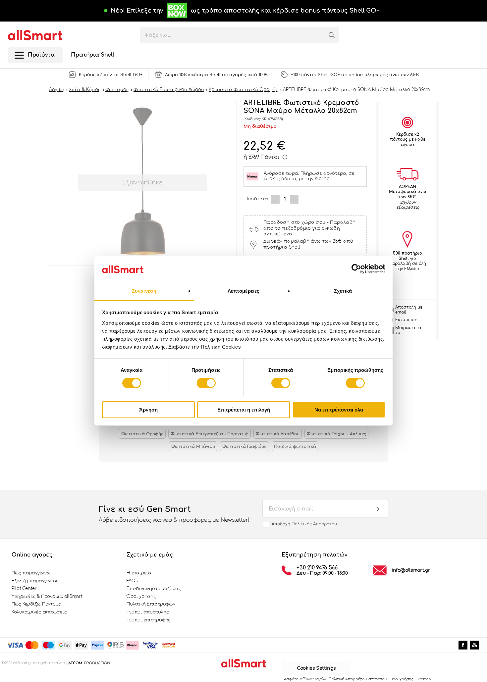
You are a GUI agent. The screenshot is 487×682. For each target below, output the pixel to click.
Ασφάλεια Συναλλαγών (305, 679)
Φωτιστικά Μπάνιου (193, 446)
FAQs (132, 581)
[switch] (206, 383)
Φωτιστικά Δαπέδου (277, 434)
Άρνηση (148, 410)
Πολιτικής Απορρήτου (314, 524)
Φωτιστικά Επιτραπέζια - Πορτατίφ (209, 434)
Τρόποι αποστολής (148, 612)
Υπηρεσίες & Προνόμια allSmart (47, 596)
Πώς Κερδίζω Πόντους (36, 604)
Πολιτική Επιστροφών (151, 604)
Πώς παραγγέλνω (31, 573)
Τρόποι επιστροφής (149, 620)
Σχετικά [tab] (343, 291)
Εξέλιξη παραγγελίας (35, 581)
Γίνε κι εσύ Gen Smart (174, 514)
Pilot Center (24, 588)
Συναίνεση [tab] (144, 291)
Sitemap (423, 679)
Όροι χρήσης (141, 596)
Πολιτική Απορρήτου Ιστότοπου (357, 679)
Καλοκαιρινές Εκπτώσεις (39, 612)
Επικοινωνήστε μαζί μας (154, 588)
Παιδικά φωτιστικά (295, 446)
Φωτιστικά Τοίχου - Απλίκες (336, 434)
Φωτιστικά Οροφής (142, 434)
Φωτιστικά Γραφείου (244, 446)
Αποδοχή (304, 524)
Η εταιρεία (139, 573)
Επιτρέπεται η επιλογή (243, 410)
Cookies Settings (316, 668)
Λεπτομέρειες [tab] (243, 291)
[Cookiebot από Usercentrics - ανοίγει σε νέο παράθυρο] (356, 269)
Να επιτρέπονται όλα (338, 410)
